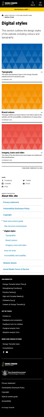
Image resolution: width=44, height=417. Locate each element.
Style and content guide (24, 15)
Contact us (7, 316)
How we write (10, 250)
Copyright (7, 215)
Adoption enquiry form (11, 332)
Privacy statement (11, 202)
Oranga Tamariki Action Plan (16, 284)
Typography (11, 235)
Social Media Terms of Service (16, 269)
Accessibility (6, 401)
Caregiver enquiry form (11, 328)
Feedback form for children (13, 324)
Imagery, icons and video (16, 245)
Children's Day (11, 300)
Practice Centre (11, 292)
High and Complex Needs (15, 296)
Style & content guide (10, 397)
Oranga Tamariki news (11, 344)
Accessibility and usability (15, 255)
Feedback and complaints (12, 320)
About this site (10, 15)
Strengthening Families (14, 288)
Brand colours (11, 240)
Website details (10, 263)
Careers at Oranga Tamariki (16, 304)
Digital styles (9, 231)
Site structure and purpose (15, 226)
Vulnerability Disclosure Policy (16, 208)
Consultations (8, 348)
